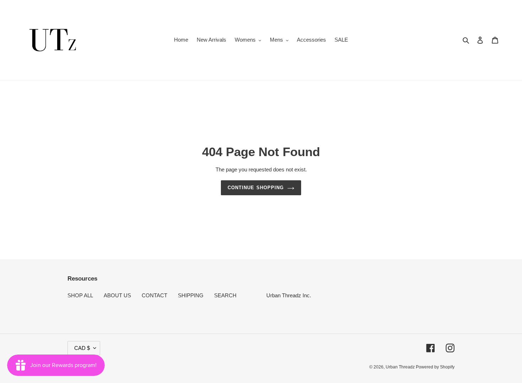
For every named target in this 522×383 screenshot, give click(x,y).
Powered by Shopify (435, 367)
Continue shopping (256, 187)
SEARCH (225, 295)
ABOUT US (117, 295)
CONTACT (154, 295)
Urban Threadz (401, 367)
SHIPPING (190, 295)
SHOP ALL (80, 295)
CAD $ (82, 348)
